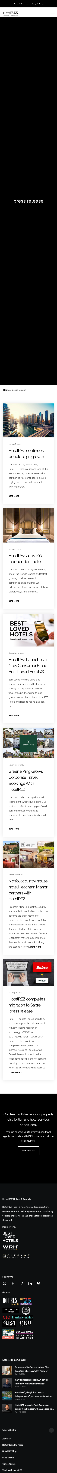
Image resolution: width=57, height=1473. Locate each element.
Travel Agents (8, 1464)
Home (6, 390)
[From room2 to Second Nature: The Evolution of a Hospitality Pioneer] (7, 1370)
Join (16, 4)
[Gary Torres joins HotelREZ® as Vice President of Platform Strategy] (7, 1383)
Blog (34, 4)
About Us (6, 1439)
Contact (25, 4)
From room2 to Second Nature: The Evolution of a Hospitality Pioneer (32, 1369)
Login (42, 4)
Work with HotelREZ (12, 1470)
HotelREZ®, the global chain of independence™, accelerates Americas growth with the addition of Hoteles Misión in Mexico (33, 1394)
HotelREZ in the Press (12, 1445)
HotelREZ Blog (9, 1451)
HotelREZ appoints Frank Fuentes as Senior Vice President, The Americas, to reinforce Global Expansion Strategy (33, 1407)
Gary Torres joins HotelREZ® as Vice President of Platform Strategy (31, 1382)
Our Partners (8, 1458)
